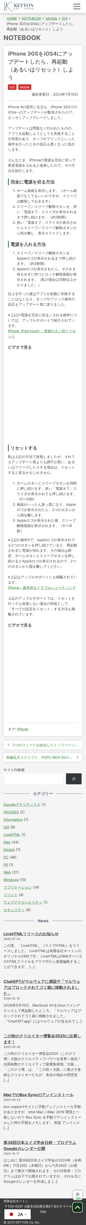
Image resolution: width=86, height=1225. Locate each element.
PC (6, 857)
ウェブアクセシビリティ (23, 902)
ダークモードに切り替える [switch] (77, 1195)
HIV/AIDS (11, 812)
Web (7, 872)
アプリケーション (18, 887)
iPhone (22, 729)
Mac (7, 842)
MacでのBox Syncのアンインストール (38, 1094)
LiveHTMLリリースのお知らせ (31, 934)
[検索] (74, 778)
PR (6, 864)
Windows (11, 880)
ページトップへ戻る (77, 1207)
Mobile (25, 87)
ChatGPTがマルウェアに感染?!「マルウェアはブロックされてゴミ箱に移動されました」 (42, 987)
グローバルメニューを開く (77, 6)
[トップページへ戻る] (19, 6)
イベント (11, 895)
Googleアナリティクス (22, 804)
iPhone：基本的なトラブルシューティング (42, 587)
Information (13, 819)
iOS (12, 87)
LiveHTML (12, 834)
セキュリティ (14, 910)
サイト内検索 (14, 770)
